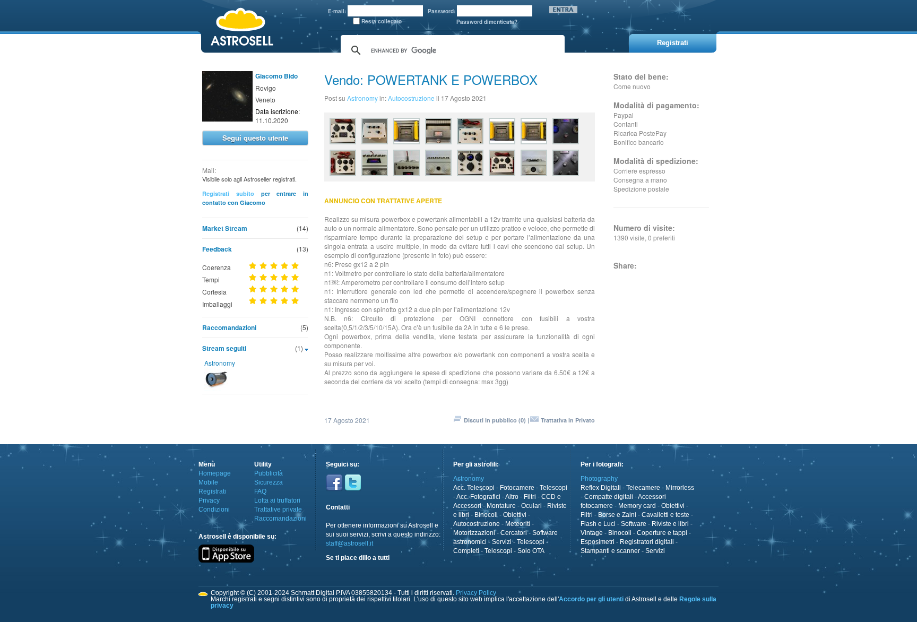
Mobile (208, 482)
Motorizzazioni (474, 533)
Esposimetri (598, 542)
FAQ (260, 491)
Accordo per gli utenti (591, 599)
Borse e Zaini (617, 515)
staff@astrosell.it (349, 543)
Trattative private (278, 509)
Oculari (531, 505)
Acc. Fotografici (478, 496)
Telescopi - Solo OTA (514, 551)
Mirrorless (679, 487)
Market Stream (224, 228)
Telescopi (553, 487)
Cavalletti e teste (665, 515)
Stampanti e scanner (610, 551)
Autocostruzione (411, 97)
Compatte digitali (608, 496)
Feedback (217, 249)
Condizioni (214, 509)
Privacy (209, 500)
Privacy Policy (476, 593)
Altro (511, 496)
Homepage (214, 473)
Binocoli (486, 515)
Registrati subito (228, 193)
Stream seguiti (224, 348)
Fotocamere (517, 487)
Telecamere (643, 487)
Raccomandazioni (229, 327)
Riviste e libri (670, 524)
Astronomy (219, 362)
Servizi (502, 542)
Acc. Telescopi (474, 487)
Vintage (592, 533)
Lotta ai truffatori (277, 500)
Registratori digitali (647, 542)
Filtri (530, 496)
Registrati (212, 491)
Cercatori (513, 533)
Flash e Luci (598, 524)
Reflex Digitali (601, 487)
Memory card (637, 505)
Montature (501, 505)
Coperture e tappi (662, 533)
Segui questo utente (255, 138)
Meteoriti (517, 524)
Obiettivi (514, 515)
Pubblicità (268, 473)
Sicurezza (268, 482)
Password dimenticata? (486, 21)
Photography (599, 478)
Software (633, 524)
